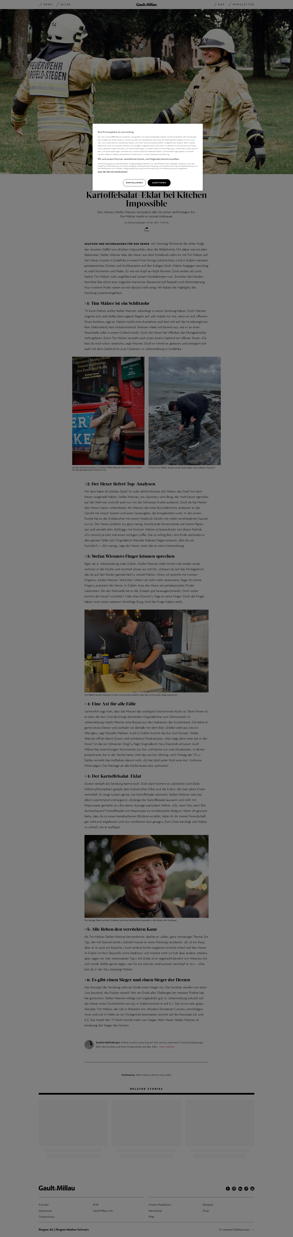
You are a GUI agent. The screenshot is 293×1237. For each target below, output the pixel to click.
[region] (148, 157)
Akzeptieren (159, 182)
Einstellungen (134, 182)
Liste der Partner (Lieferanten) (113, 172)
